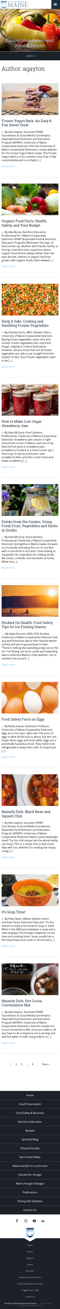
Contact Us (30, 1210)
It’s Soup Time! (13, 912)
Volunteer (30, 1271)
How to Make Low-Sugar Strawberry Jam (22, 423)
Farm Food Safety (30, 1157)
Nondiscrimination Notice (30, 1277)
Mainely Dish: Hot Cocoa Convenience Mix (22, 1002)
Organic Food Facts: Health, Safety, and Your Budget (24, 223)
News (30, 1245)
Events (30, 1251)
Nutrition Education (30, 1121)
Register (30, 1258)
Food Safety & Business (30, 1113)
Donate (30, 1264)
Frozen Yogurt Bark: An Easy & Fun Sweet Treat (27, 122)
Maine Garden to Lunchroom (30, 1166)
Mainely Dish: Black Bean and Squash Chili (26, 813)
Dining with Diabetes (30, 1201)
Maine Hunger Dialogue (30, 1183)
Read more (8, 166)
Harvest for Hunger (30, 1174)
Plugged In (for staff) (30, 1290)
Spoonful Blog (30, 1139)
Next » (46, 1064)
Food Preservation (30, 1104)
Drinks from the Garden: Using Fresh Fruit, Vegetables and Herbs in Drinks (30, 525)
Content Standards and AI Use (30, 1283)
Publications (30, 1192)
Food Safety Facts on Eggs (23, 719)
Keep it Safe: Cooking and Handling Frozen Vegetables (25, 323)
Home (30, 1095)
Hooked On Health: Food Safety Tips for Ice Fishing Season (27, 624)
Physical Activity (30, 1148)
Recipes (30, 1130)
